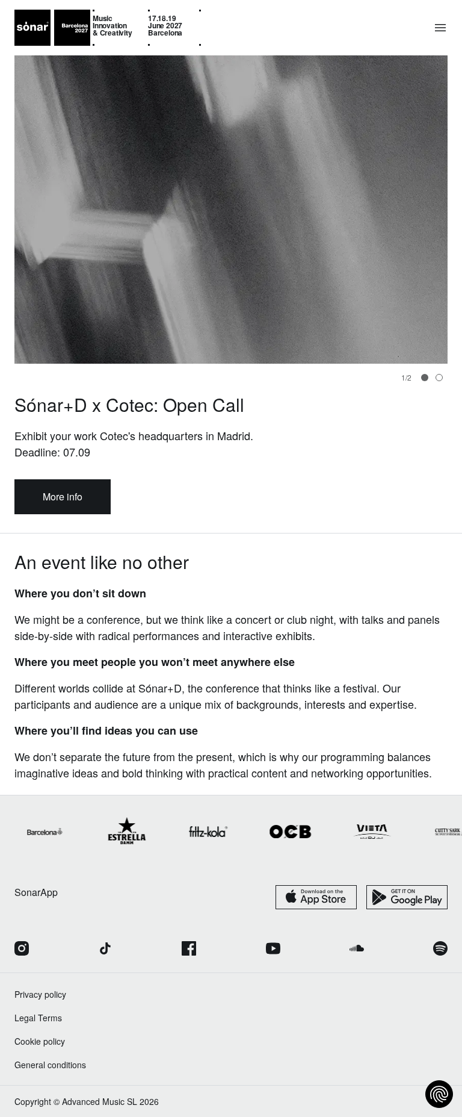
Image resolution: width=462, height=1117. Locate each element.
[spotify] (440, 949)
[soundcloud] (357, 949)
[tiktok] (105, 949)
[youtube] (273, 949)
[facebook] (189, 949)
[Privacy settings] (439, 1094)
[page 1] (439, 377)
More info (62, 496)
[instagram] (21, 949)
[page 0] (424, 377)
